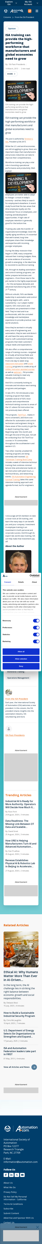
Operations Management (18, 678)
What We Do (10, 1187)
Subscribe (8, 1208)
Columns (7, 17)
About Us (8, 1182)
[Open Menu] (37, 11)
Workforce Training (15, 671)
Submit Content (11, 1213)
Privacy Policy (10, 1192)
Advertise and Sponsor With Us (19, 1218)
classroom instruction (14, 363)
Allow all (21, 652)
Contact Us (9, 1222)
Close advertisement (37, 1227)
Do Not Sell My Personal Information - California (15, 1198)
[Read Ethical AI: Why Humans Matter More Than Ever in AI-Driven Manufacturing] (21, 949)
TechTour (22, 415)
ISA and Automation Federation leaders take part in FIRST (20, 1051)
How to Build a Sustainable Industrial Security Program (19, 1014)
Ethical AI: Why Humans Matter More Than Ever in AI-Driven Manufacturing (21, 976)
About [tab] (34, 582)
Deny (21, 666)
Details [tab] (21, 582)
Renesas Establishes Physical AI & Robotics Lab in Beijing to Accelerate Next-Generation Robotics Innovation (20, 863)
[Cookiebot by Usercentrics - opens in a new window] (29, 575)
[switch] (36, 627)
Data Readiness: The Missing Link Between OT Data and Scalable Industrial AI (19, 824)
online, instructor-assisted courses (19, 369)
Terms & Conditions (13, 1204)
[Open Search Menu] (22, 11)
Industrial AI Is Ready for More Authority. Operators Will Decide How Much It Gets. (20, 804)
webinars (18, 372)
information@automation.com (21, 1161)
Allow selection (21, 659)
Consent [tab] (7, 582)
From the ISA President (24, 17)
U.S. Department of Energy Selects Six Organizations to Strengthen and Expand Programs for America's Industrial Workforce (19, 1033)
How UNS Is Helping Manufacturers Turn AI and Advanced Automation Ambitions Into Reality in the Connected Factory (20, 843)
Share (10, 74)
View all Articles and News (17, 1067)
